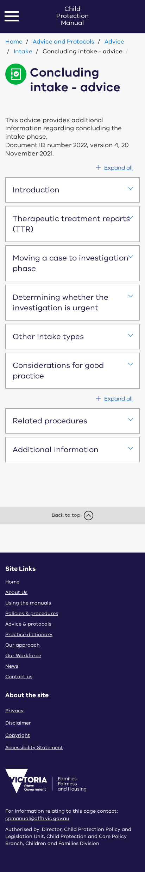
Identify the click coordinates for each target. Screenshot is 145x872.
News (11, 666)
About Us (16, 592)
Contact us (18, 676)
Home (14, 42)
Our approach (22, 645)
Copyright (17, 735)
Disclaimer (18, 723)
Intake (23, 51)
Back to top (66, 515)
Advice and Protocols (63, 42)
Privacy (14, 710)
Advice (114, 42)
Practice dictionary (28, 634)
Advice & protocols (28, 624)
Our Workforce (23, 655)
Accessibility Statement (34, 747)
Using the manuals (28, 603)
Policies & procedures (31, 613)
